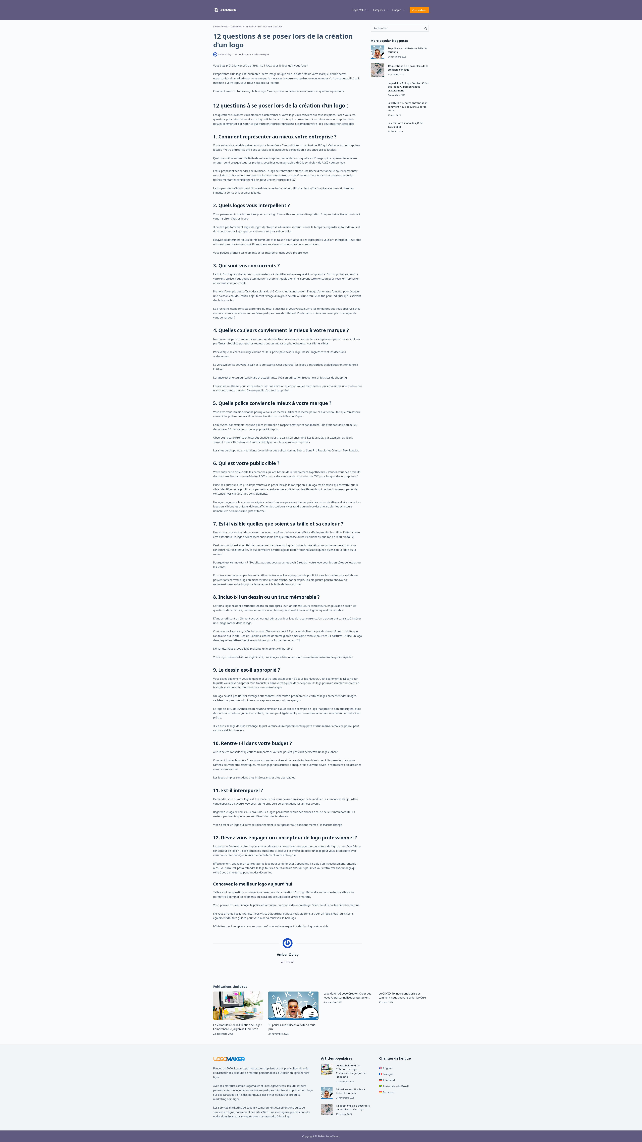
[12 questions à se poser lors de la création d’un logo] (377, 70)
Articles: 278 (287, 962)
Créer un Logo (419, 10)
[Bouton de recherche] (425, 28)
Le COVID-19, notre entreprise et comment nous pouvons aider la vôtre (407, 106)
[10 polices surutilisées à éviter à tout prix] (377, 52)
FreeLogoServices (275, 1086)
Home (216, 26)
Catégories (379, 10)
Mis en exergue (261, 54)
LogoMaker (253, 1086)
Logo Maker (359, 10)
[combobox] (396, 28)
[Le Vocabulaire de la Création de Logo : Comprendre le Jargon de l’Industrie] (238, 1006)
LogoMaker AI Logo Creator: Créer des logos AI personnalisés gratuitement (408, 86)
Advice (224, 26)
